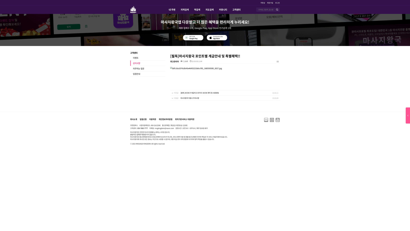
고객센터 (236, 9)
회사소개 (133, 119)
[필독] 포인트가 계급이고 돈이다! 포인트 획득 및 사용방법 (200, 93)
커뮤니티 (223, 9)
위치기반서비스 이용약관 (184, 119)
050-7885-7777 (142, 128)
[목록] (278, 61)
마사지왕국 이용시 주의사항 (190, 98)
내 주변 (172, 9)
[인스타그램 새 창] (272, 120)
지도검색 (210, 9)
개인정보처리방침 (165, 119)
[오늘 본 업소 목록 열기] (408, 115)
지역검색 (185, 9)
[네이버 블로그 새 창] (266, 120)
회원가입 (270, 3)
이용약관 (152, 119)
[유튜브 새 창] (278, 120)
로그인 (277, 3)
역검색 (197, 9)
